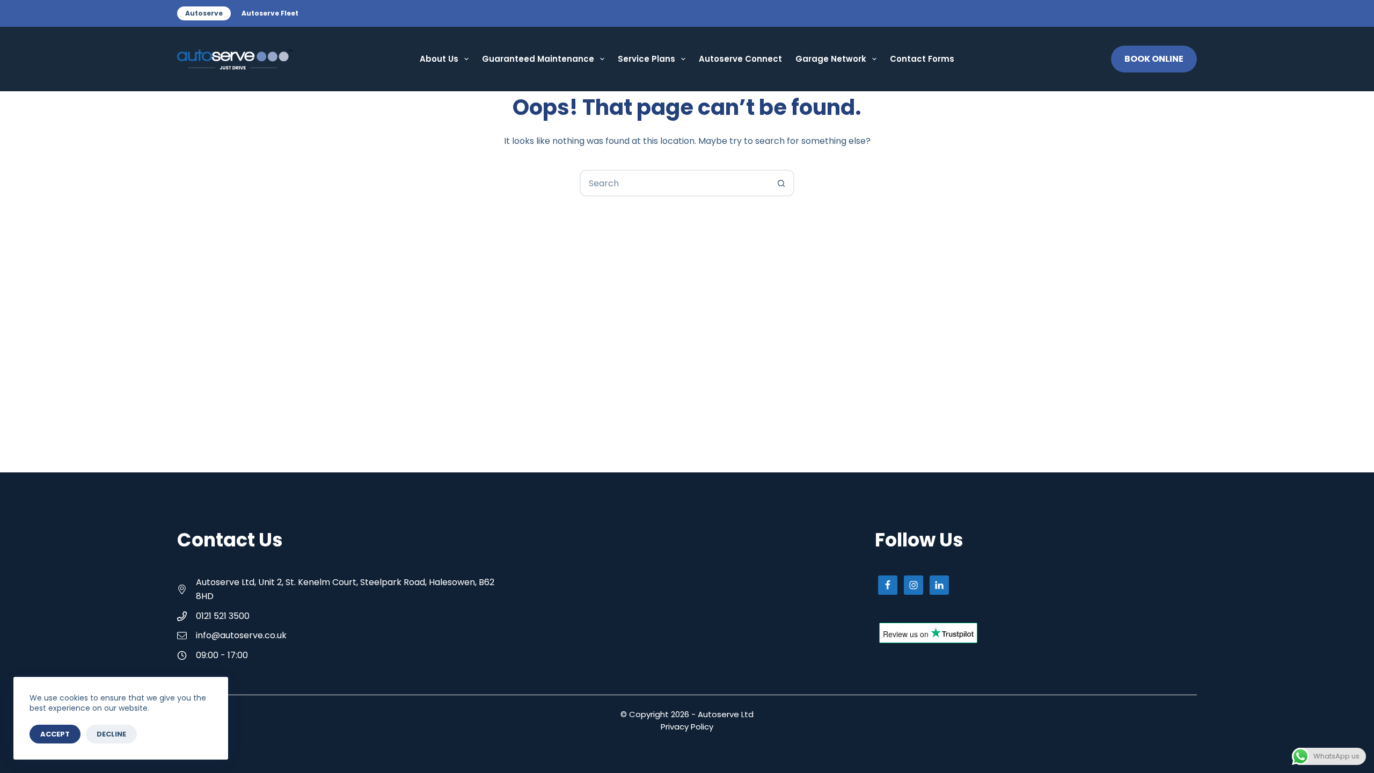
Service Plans (646, 58)
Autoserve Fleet (270, 13)
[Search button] (781, 183)
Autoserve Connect (740, 58)
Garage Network (830, 58)
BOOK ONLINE (1153, 59)
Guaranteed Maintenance (538, 58)
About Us (439, 58)
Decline (111, 734)
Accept (55, 734)
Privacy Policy (687, 726)
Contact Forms (922, 58)
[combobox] (675, 183)
